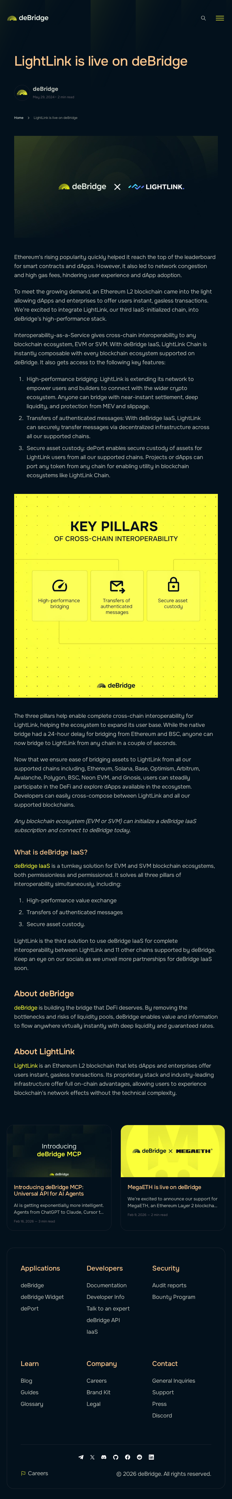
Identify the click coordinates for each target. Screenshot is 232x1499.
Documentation (107, 1285)
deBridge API (103, 1320)
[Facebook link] (127, 1457)
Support (163, 1392)
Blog (26, 1380)
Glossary (32, 1404)
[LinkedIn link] (151, 1457)
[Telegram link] (80, 1457)
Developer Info (105, 1297)
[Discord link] (103, 1457)
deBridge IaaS (32, 866)
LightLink (26, 1065)
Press (159, 1404)
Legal (93, 1404)
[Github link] (115, 1457)
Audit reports (169, 1285)
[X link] (92, 1457)
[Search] (203, 18)
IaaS (92, 1331)
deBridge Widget (42, 1297)
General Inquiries (173, 1380)
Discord (162, 1415)
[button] (220, 18)
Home (18, 117)
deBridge (45, 89)
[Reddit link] (139, 1457)
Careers (97, 1380)
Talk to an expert (108, 1308)
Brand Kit (98, 1392)
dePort (29, 1308)
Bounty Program (173, 1297)
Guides (29, 1392)
